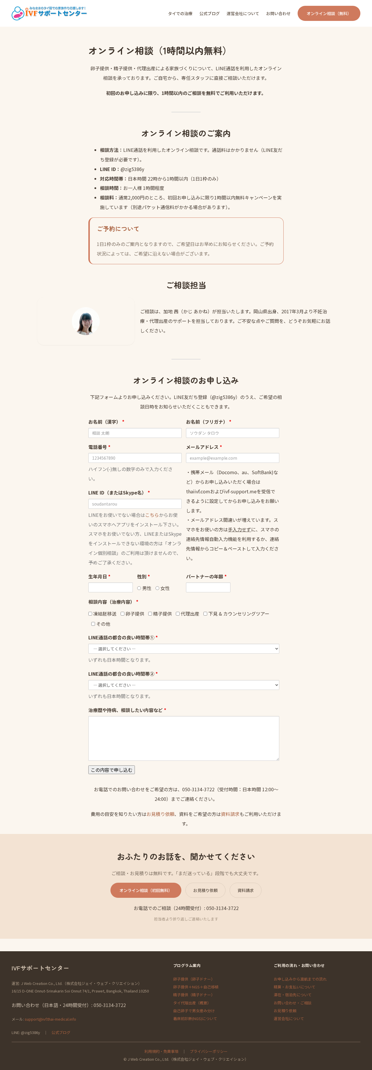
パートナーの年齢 (206, 576)
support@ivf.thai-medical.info (50, 1019)
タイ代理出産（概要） (192, 1003)
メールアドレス (204, 446)
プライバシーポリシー (209, 1051)
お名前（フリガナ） (208, 421)
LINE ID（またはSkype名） (119, 492)
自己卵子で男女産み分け (194, 1010)
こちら (152, 514)
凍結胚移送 (104, 613)
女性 (164, 588)
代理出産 (189, 613)
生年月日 (99, 576)
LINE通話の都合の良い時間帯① (123, 637)
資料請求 (230, 813)
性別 (143, 576)
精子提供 (162, 613)
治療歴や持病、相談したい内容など (127, 709)
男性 (146, 588)
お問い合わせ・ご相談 (293, 1003)
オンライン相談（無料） (329, 13)
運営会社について (289, 1018)
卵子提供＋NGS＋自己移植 (196, 987)
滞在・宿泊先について (293, 994)
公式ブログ (60, 1032)
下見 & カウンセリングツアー (238, 613)
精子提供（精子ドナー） (194, 994)
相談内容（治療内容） (113, 601)
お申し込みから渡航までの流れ (300, 979)
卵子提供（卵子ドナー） (194, 979)
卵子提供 (134, 613)
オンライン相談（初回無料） (145, 890)
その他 (102, 623)
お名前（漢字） (106, 421)
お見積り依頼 (160, 813)
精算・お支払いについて (294, 987)
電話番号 (99, 446)
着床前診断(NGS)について (195, 1018)
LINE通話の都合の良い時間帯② (123, 673)
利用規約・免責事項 (161, 1051)
